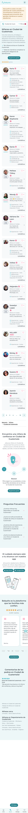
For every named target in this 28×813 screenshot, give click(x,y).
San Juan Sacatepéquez (8, 725)
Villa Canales (9, 723)
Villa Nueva (18, 721)
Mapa (15, 805)
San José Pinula (6, 729)
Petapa (18, 725)
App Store (9, 570)
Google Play (20, 570)
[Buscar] (3, 24)
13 (20, 415)
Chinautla (4, 713)
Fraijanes (20, 729)
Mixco (3, 723)
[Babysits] (6, 2)
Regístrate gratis (14, 58)
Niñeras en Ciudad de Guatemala (11, 703)
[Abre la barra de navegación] (24, 2)
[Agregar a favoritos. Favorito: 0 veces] (23, 332)
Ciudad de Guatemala (8, 721)
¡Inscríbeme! (14, 657)
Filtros (23, 24)
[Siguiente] (24, 415)
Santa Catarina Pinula (15, 713)
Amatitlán (14, 729)
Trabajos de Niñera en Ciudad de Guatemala (11, 706)
